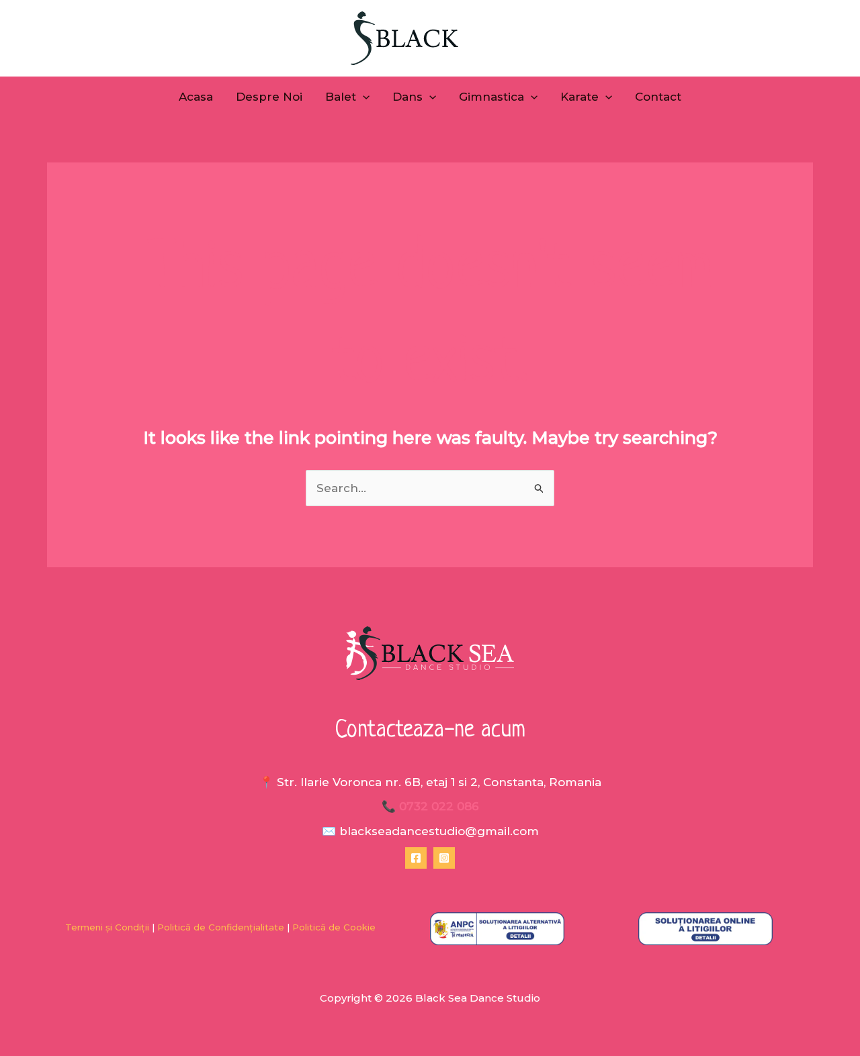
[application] (363, 97)
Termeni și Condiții (107, 927)
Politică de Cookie (335, 927)
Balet (340, 96)
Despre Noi (269, 96)
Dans (407, 96)
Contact (658, 96)
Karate (579, 96)
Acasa (196, 96)
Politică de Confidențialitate (220, 927)
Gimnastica (491, 96)
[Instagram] (444, 858)
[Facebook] (416, 858)
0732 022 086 (439, 806)
